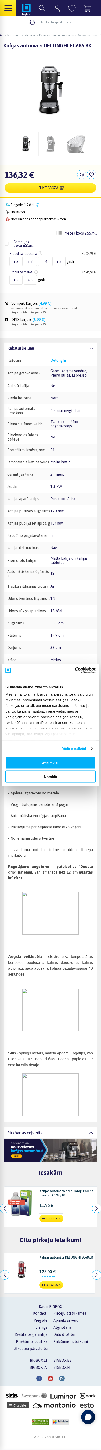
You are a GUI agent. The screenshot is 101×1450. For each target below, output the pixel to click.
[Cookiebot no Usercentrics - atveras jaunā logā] (75, 670)
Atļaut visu (50, 763)
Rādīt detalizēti (73, 749)
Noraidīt (50, 777)
